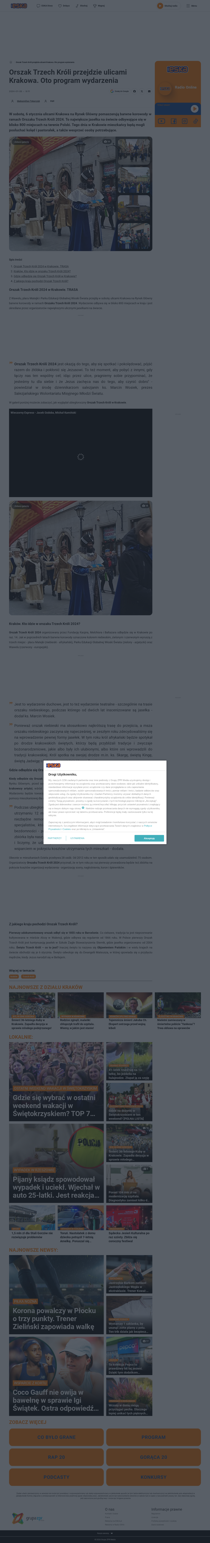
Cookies (67, 829)
